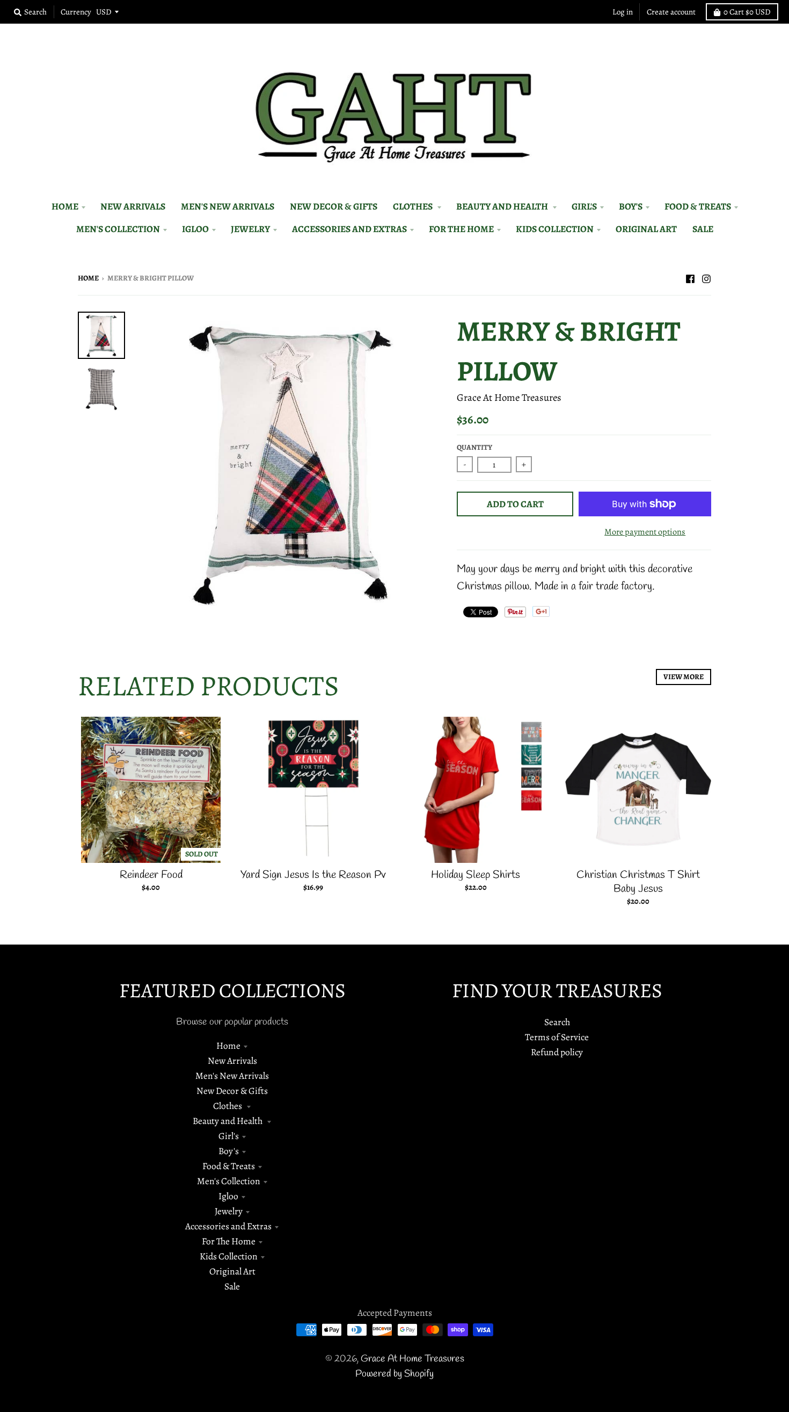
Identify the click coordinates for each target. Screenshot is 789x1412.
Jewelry (229, 1211)
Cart (747, 11)
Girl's (228, 1135)
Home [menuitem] (65, 206)
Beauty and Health (228, 1120)
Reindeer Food (151, 875)
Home (88, 278)
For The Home (228, 1241)
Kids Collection (229, 1256)
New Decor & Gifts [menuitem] (333, 206)
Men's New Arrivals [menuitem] (227, 206)
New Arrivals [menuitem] (132, 206)
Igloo (228, 1196)
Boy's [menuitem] (630, 206)
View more (683, 677)
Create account (671, 11)
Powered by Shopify (394, 1374)
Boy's (228, 1150)
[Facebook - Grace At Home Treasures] (690, 277)
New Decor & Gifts (232, 1090)
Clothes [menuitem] (413, 206)
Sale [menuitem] (702, 228)
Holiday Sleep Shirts (475, 875)
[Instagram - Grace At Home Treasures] (706, 277)
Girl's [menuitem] (584, 206)
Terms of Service (557, 1037)
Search (557, 1021)
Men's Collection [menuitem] (118, 228)
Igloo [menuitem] (195, 228)
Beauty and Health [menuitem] (503, 206)
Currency (76, 11)
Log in (622, 11)
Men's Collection (228, 1181)
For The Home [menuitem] (461, 228)
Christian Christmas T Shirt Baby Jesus (638, 882)
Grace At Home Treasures (509, 397)
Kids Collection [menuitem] (555, 228)
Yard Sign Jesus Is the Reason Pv (313, 875)
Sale (232, 1286)
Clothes (228, 1105)
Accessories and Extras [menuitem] (349, 228)
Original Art (232, 1271)
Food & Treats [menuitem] (697, 206)
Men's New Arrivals (232, 1075)
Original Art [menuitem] (646, 228)
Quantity (474, 447)
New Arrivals (232, 1060)
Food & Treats (228, 1165)
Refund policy (557, 1052)
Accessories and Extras (228, 1226)
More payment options (644, 531)
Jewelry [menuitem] (250, 228)
